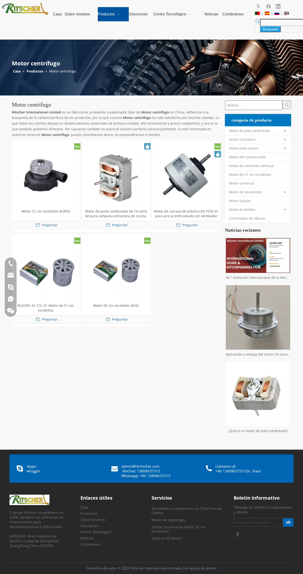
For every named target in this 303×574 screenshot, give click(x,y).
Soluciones (89, 525)
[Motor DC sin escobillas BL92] (116, 268)
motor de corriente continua (251, 165)
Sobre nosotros (92, 519)
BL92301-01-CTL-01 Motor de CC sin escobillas (46, 307)
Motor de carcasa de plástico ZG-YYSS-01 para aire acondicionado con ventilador (186, 213)
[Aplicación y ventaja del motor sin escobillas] (258, 317)
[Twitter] (259, 6)
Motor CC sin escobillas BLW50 (46, 211)
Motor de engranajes (168, 519)
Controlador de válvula (247, 218)
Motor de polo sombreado (249, 130)
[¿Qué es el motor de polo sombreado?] (258, 394)
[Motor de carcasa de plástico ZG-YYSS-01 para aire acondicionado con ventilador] (186, 173)
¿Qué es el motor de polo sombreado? (258, 431)
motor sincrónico (242, 139)
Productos (88, 513)
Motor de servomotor (245, 192)
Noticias (87, 538)
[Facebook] (268, 6)
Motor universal (241, 183)
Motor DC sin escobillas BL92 (116, 305)
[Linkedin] (278, 6)
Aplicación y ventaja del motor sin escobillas (258, 354)
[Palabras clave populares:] (286, 104)
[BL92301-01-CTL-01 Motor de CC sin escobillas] (45, 268)
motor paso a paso (243, 148)
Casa (84, 507)
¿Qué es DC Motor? (167, 538)
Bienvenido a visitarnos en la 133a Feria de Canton (187, 510)
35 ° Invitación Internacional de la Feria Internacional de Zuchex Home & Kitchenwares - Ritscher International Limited (258, 277)
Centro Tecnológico (95, 531)
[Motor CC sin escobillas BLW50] (45, 173)
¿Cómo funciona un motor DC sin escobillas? (178, 528)
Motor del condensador (247, 157)
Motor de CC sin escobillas (250, 174)
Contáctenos (90, 544)
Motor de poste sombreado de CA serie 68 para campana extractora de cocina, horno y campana (116, 213)
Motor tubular (240, 201)
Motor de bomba (242, 209)
